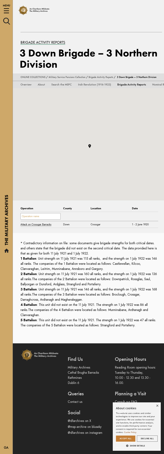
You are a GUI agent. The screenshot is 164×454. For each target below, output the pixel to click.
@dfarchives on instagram (85, 432)
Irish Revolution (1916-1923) (94, 84)
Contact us (75, 401)
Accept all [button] (126, 438)
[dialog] (137, 426)
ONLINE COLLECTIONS (32, 77)
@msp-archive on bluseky (85, 426)
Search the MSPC (61, 84)
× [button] (157, 406)
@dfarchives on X (79, 421)
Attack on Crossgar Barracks (35, 224)
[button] (89, 146)
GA (6, 447)
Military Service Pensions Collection (67, 77)
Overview (25, 84)
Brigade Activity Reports (42, 42)
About (41, 84)
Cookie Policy (130, 432)
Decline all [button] (147, 438)
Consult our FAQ (126, 401)
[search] (6, 21)
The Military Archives (6, 221)
